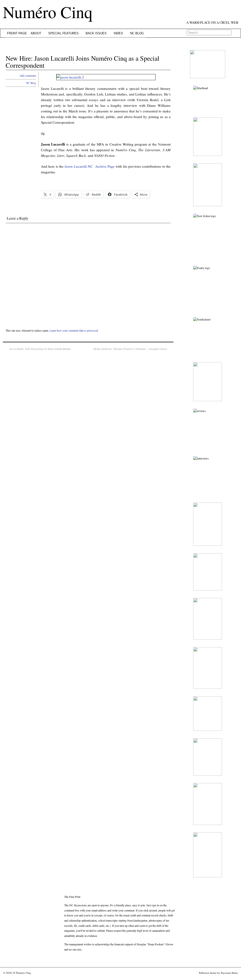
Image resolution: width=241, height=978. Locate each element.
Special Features (63, 33)
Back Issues (96, 33)
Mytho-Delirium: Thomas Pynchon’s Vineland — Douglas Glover (130, 349)
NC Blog (137, 33)
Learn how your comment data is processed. (74, 330)
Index (118, 33)
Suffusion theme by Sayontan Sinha (218, 972)
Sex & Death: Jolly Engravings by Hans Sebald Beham (40, 349)
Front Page (17, 33)
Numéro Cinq (47, 12)
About (36, 33)
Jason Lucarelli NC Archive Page (89, 166)
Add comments (28, 75)
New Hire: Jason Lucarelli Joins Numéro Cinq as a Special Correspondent (82, 62)
